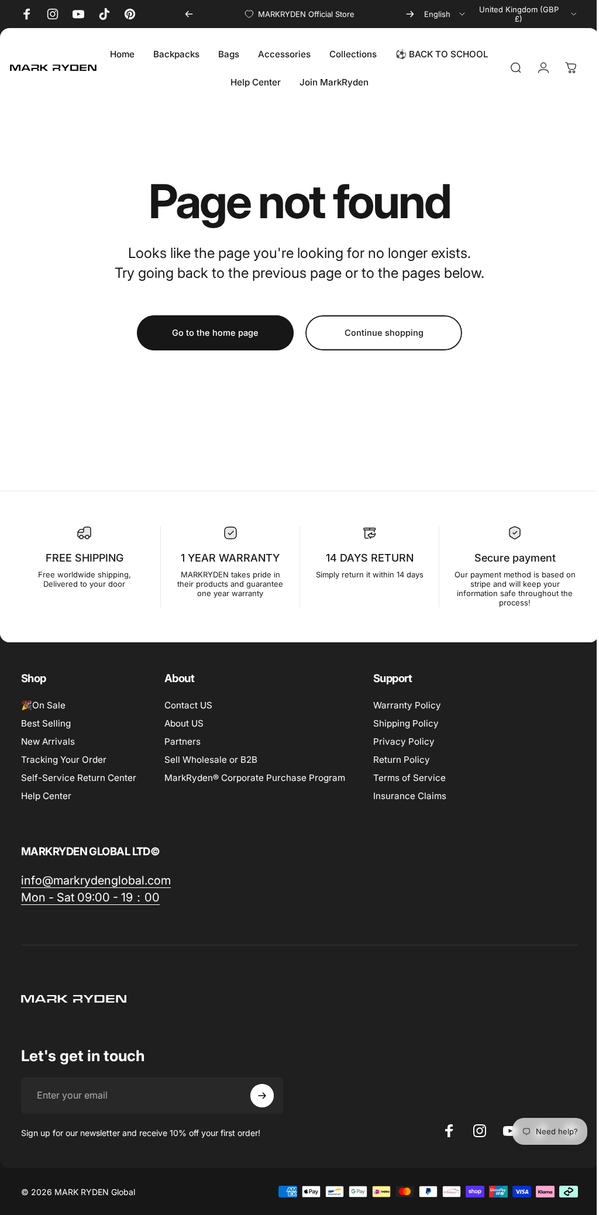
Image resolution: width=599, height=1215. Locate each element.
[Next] (410, 14)
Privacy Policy (404, 741)
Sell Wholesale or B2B (210, 759)
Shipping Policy (406, 723)
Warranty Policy (407, 705)
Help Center (46, 795)
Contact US (188, 705)
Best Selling (46, 723)
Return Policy (401, 759)
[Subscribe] (262, 1095)
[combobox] (445, 14)
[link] (96, 880)
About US (184, 723)
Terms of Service (409, 777)
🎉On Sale (43, 705)
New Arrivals (48, 741)
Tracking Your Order (63, 759)
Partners (182, 741)
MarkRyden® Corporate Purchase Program (254, 777)
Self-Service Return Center (78, 777)
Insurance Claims (409, 795)
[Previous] (189, 14)
